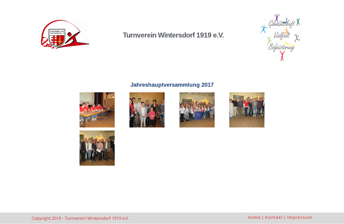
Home (254, 217)
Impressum (299, 217)
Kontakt (274, 217)
